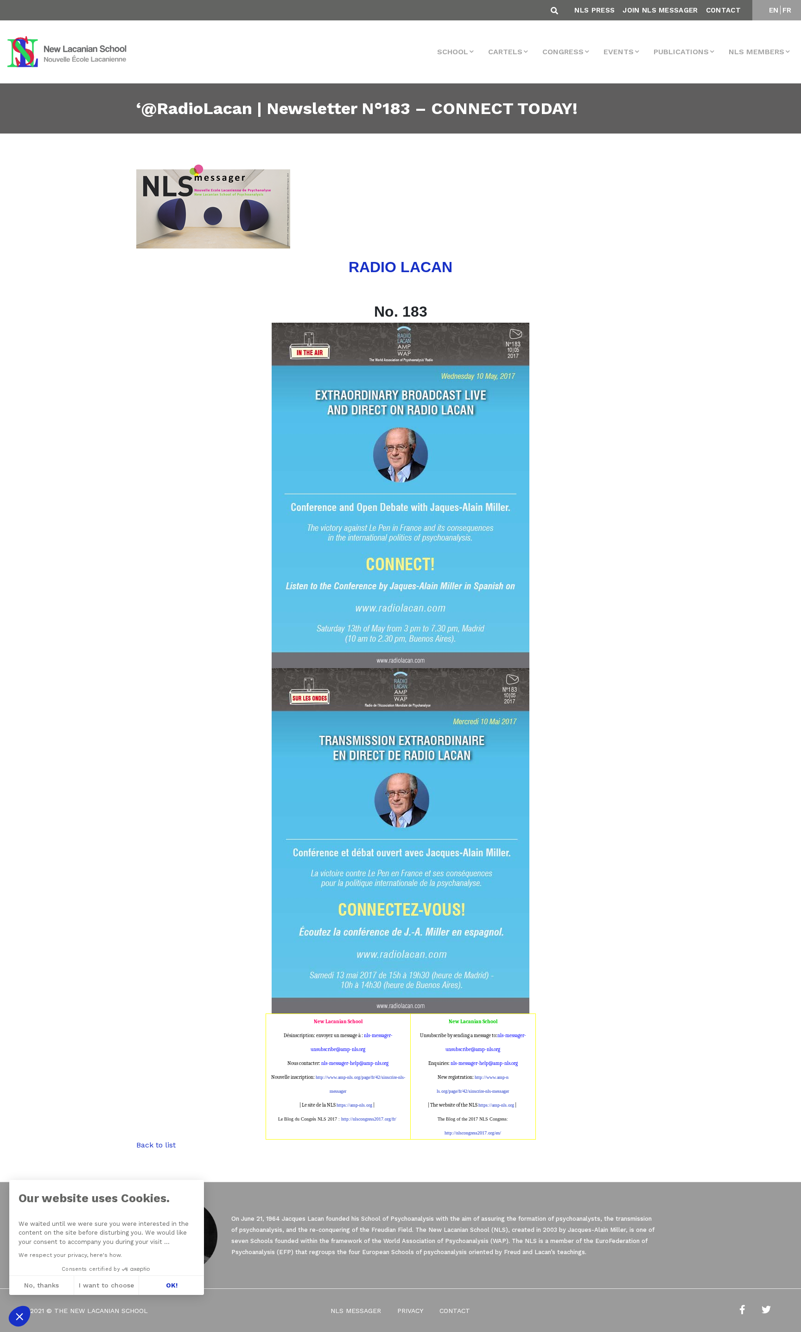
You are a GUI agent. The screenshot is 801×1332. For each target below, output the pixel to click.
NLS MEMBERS (756, 51)
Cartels (505, 51)
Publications (681, 51)
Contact (723, 10)
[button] (19, 1316)
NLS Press (594, 10)
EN (774, 10)
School (452, 51)
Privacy (410, 1310)
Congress (563, 51)
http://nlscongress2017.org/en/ (473, 1132)
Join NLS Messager (660, 10)
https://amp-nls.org (354, 1105)
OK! (172, 1285)
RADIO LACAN (400, 267)
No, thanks (41, 1285)
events (619, 51)
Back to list (156, 1145)
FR (787, 10)
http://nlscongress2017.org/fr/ (368, 1119)
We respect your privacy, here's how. (70, 1255)
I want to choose (106, 1285)
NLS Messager (356, 1310)
